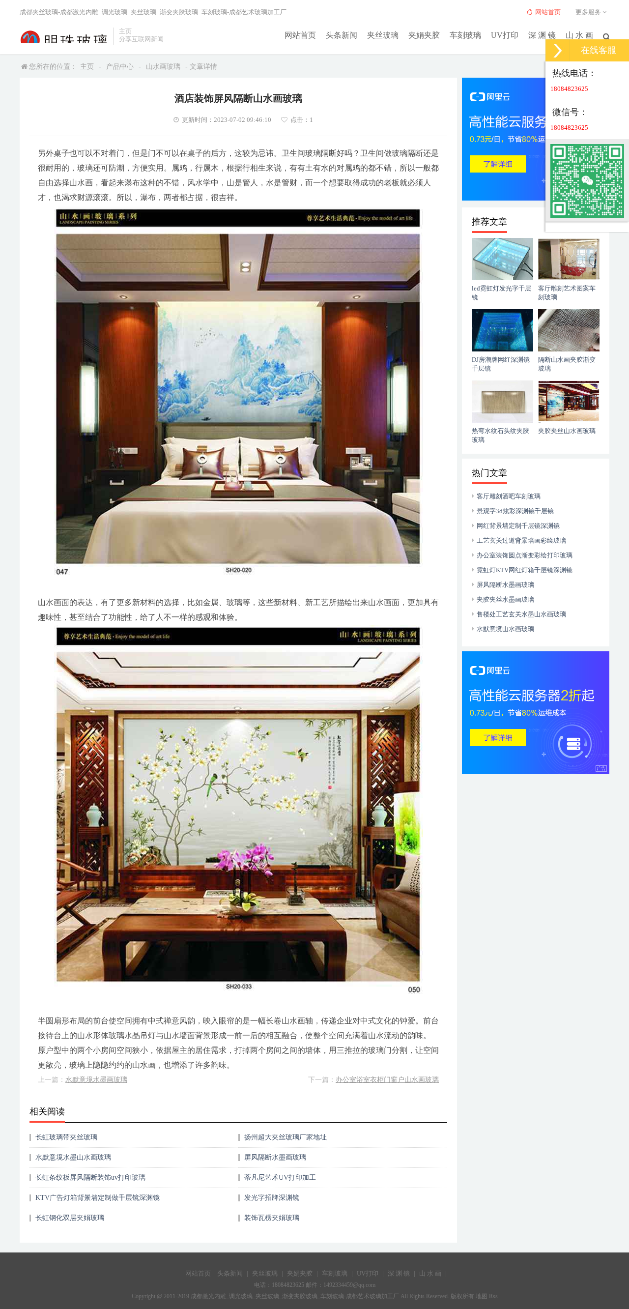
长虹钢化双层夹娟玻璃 (69, 1218)
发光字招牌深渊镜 (271, 1197)
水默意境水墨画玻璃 (96, 1079)
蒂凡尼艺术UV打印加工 (280, 1177)
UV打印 (504, 35)
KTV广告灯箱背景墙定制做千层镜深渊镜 (97, 1197)
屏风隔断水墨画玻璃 (275, 1157)
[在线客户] (557, 50)
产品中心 (120, 66)
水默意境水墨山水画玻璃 (73, 1157)
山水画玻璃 (163, 66)
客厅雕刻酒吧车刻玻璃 (509, 496)
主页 (87, 66)
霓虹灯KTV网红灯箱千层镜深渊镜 (524, 570)
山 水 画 (579, 35)
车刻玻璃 (465, 35)
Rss (493, 1296)
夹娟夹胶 (424, 35)
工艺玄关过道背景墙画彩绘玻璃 (521, 540)
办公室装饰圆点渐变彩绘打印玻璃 (524, 555)
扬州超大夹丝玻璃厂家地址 (285, 1137)
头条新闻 (341, 35)
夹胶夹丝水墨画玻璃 (505, 599)
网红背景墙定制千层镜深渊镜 (518, 525)
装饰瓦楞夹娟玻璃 (271, 1218)
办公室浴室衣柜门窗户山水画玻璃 (387, 1079)
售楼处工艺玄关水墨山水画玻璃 (521, 614)
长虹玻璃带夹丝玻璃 (66, 1137)
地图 (481, 1296)
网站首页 (300, 35)
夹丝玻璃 (383, 35)
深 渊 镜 (542, 35)
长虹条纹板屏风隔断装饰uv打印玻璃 (90, 1177)
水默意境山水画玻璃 (505, 629)
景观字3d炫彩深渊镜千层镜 (515, 511)
